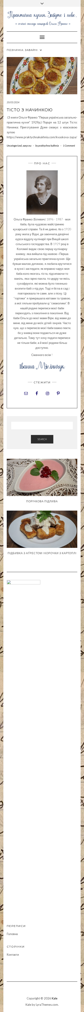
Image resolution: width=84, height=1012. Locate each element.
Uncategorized (14, 145)
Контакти (13, 954)
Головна (12, 934)
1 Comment (69, 145)
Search (42, 439)
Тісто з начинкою (30, 110)
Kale (54, 998)
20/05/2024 (13, 102)
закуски (27, 145)
